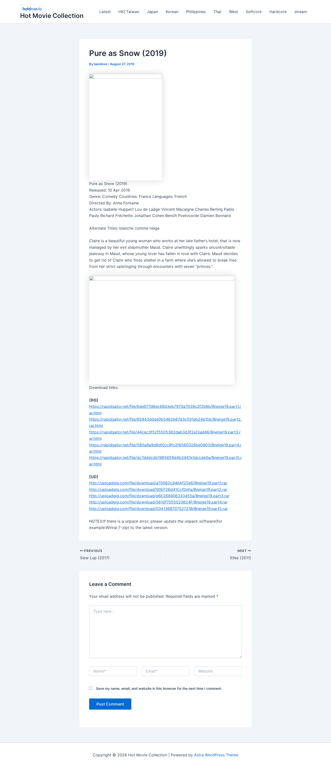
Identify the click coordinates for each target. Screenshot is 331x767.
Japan (152, 11)
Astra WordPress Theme (216, 754)
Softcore (254, 11)
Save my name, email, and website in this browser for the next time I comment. (159, 688)
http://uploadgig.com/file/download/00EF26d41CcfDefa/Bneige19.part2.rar (158, 489)
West (233, 11)
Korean (172, 11)
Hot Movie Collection (52, 15)
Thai (217, 11)
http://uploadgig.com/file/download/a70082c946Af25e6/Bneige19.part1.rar (158, 482)
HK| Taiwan (128, 11)
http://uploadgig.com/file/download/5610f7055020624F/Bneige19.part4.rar (158, 502)
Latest (105, 11)
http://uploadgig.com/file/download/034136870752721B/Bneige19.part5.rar (158, 508)
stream (300, 11)
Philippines (196, 11)
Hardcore (278, 11)
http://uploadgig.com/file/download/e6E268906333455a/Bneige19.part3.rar (159, 495)
